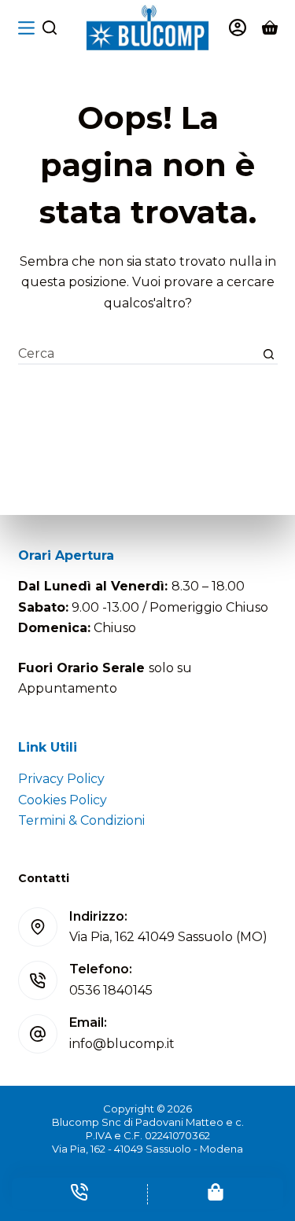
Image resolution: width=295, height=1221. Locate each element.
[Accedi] (237, 27)
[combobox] (139, 354)
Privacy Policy (61, 778)
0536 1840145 (111, 990)
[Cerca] (49, 27)
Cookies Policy (62, 800)
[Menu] (26, 28)
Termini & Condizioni (81, 820)
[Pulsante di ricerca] (269, 354)
